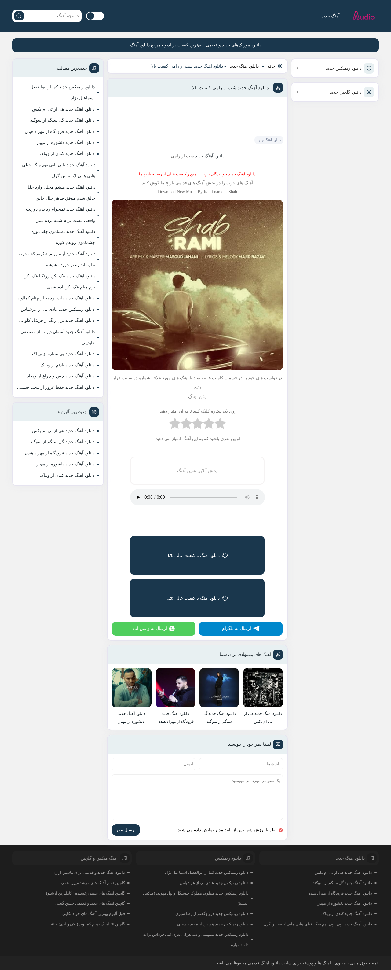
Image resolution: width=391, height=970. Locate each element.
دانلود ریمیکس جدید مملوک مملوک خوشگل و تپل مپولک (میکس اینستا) (196, 898)
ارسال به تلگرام (236, 628)
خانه (271, 66)
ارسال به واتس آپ (150, 628)
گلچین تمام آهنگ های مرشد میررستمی (93, 882)
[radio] (220, 425)
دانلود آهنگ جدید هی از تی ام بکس (63, 109)
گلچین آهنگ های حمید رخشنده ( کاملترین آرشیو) (85, 893)
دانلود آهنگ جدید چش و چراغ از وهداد (60, 376)
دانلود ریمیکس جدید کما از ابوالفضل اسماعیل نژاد (62, 92)
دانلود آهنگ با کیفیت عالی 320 (193, 555)
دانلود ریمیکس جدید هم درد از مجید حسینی (212, 924)
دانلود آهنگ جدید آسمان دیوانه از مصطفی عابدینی (57, 337)
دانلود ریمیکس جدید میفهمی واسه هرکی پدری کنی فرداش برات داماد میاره (196, 939)
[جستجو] (19, 15)
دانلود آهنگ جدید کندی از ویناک (67, 153)
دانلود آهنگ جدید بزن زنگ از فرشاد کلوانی (56, 320)
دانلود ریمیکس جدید (343, 68)
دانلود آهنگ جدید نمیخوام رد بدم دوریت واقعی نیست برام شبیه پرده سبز (60, 214)
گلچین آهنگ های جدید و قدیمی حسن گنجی (90, 903)
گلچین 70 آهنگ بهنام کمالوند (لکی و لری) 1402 (87, 924)
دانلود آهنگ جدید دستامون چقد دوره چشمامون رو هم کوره (63, 237)
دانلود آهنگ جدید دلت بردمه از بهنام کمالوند (55, 298)
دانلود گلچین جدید (345, 92)
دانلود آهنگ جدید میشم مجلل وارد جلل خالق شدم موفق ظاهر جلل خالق (60, 192)
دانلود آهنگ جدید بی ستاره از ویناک (63, 353)
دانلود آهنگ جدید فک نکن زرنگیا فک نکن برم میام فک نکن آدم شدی (59, 281)
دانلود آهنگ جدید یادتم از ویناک (67, 365)
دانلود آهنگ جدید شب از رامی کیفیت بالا (230, 87)
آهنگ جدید (331, 16)
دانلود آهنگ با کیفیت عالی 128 (193, 598)
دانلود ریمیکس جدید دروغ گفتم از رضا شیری (211, 913)
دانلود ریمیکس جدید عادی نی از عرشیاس (57, 309)
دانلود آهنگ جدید (244, 66)
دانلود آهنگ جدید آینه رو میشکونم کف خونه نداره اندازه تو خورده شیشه (57, 259)
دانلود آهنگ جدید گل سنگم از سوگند (62, 120)
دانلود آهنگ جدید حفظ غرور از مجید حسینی (55, 387)
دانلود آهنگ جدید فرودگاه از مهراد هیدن (59, 131)
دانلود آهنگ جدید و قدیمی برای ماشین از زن (89, 872)
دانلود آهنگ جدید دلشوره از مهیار (65, 142)
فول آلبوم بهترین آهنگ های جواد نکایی (93, 913)
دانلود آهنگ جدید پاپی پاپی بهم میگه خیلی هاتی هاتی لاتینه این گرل (58, 170)
